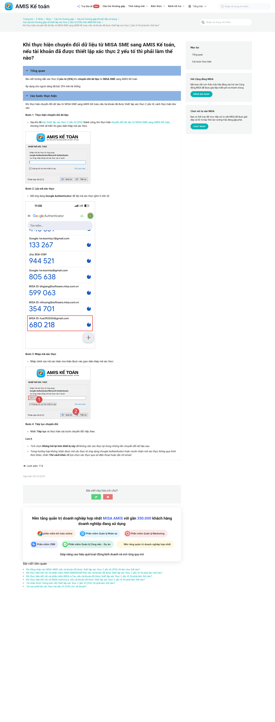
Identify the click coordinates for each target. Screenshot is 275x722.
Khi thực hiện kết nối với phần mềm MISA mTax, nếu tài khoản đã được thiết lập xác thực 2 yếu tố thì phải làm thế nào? (89, 576)
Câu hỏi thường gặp (114, 6)
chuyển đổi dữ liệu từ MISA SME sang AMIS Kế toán (140, 122)
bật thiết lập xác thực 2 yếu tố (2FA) (62, 122)
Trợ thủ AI (89, 6)
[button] (102, 71)
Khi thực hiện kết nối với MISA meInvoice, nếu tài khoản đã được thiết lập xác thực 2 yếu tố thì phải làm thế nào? (85, 579)
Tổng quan (197, 54)
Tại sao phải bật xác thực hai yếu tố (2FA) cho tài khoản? (56, 586)
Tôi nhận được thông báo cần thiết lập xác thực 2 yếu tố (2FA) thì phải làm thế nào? (70, 583)
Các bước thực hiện (202, 61)
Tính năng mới (136, 6)
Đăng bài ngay (201, 94)
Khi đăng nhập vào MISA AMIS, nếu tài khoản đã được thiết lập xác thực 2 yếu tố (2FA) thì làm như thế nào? (83, 569)
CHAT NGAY (199, 126)
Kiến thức (156, 6)
